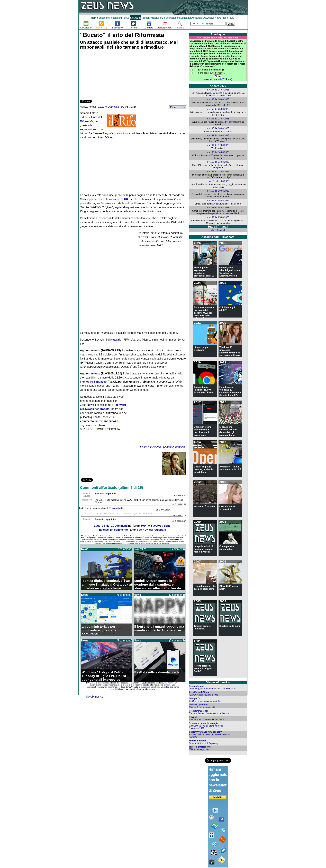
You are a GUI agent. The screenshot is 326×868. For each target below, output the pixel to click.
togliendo (120, 207)
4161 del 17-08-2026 (219, 145)
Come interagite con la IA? (202, 707)
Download (208, 17)
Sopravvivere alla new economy (205, 732)
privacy (167, 685)
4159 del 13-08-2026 (219, 162)
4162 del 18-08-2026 (219, 135)
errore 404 (121, 199)
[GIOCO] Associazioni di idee (203, 694)
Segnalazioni (173, 17)
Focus (125, 17)
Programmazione (198, 711)
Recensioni (115, 17)
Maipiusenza (158, 17)
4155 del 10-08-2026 (219, 191)
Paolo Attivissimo (150, 446)
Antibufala (196, 17)
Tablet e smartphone (199, 747)
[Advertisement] (105, 75)
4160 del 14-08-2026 (219, 152)
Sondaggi (185, 17)
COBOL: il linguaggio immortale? (205, 701)
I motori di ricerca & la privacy (204, 743)
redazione (145, 687)
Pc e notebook (196, 686)
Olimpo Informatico (174, 446)
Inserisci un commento (113, 529)
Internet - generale (198, 704)
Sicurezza (135, 17)
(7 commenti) (124, 549)
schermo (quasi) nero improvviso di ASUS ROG (212, 688)
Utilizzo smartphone (199, 749)
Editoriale (103, 17)
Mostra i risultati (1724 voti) (218, 79)
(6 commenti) (124, 594)
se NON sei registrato (152, 529)
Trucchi (146, 17)
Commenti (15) (177, 107)
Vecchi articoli (218, 230)
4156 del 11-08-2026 (219, 181)
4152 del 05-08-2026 (219, 217)
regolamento (146, 536)
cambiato (158, 203)
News (218, 17)
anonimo (109, 421)
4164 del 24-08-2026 (219, 118)
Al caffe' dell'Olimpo (199, 692)
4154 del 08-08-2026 (219, 200)
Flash (225, 17)
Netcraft (115, 339)
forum (131, 689)
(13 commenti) (176, 549)
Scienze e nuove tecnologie (203, 723)
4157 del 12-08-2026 (219, 171)
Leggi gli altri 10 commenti (111, 525)
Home (94, 17)
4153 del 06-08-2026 (219, 207)
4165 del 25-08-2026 (219, 109)
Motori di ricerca (197, 740)
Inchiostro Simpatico (93, 381)
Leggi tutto (110, 493)
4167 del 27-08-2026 (219, 89)
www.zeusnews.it (108, 106)
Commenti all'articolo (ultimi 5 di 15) (111, 487)
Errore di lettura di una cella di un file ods (209, 713)
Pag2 (231, 17)
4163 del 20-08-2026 (219, 128)
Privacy (193, 717)
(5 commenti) (124, 640)
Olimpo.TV (194, 698)
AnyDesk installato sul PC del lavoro (207, 719)
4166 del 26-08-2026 (219, 99)
